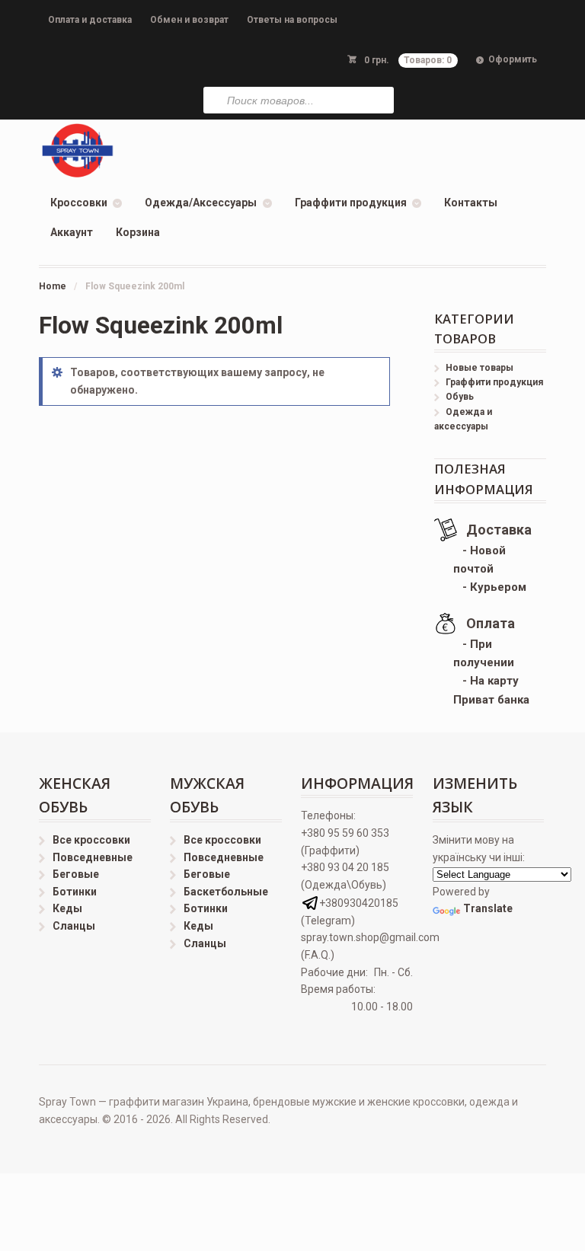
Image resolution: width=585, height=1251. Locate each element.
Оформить (512, 59)
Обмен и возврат (189, 19)
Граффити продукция (351, 202)
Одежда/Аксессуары (201, 202)
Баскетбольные (226, 892)
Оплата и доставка (90, 19)
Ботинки (75, 892)
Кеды (67, 908)
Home (52, 286)
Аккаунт (71, 232)
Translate (488, 908)
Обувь (460, 396)
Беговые (76, 874)
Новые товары (479, 367)
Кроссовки (78, 202)
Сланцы (74, 926)
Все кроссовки (91, 840)
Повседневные (93, 857)
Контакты (470, 202)
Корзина (138, 232)
